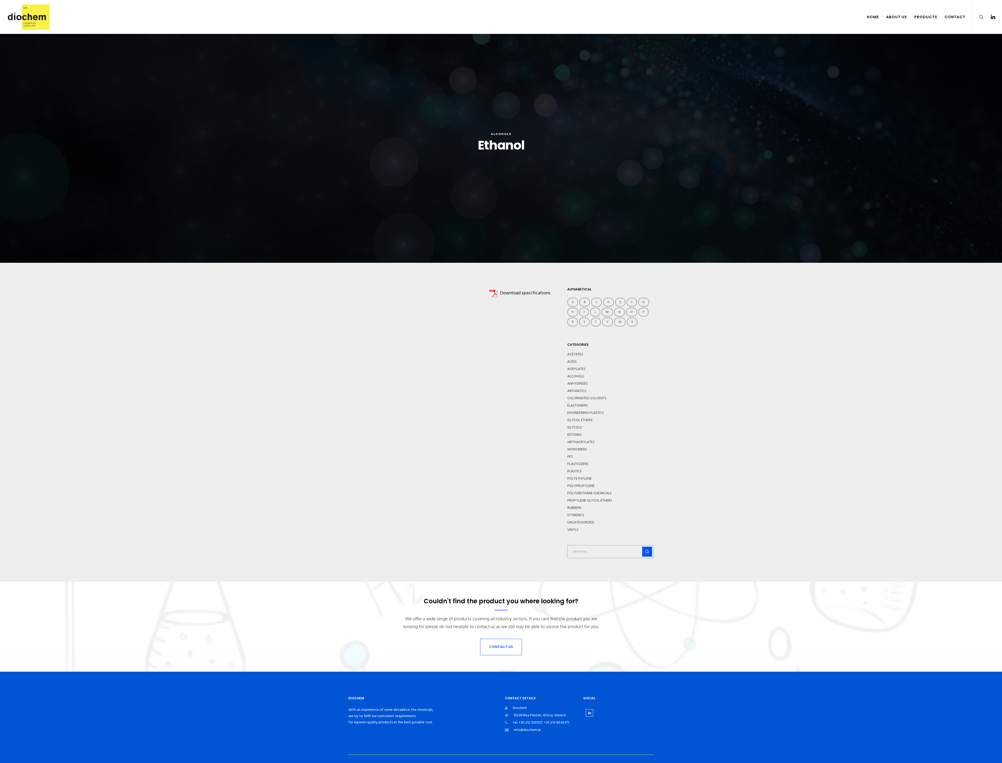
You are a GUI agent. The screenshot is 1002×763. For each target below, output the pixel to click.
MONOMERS (577, 449)
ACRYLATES (576, 369)
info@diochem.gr (527, 730)
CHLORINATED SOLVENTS (586, 398)
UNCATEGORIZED (580, 522)
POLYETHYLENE (579, 478)
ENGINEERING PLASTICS (585, 413)
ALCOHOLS (501, 134)
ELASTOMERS (577, 405)
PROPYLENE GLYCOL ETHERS (589, 500)
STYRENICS (575, 515)
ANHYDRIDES (577, 383)
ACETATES (575, 354)
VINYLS (572, 529)
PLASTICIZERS (577, 464)
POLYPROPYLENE (581, 486)
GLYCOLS (574, 427)
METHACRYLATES (581, 442)
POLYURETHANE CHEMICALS (589, 493)
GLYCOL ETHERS (580, 420)
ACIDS (572, 361)
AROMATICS (576, 391)
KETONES (574, 434)
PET (570, 456)
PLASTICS (574, 471)
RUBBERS (574, 507)
